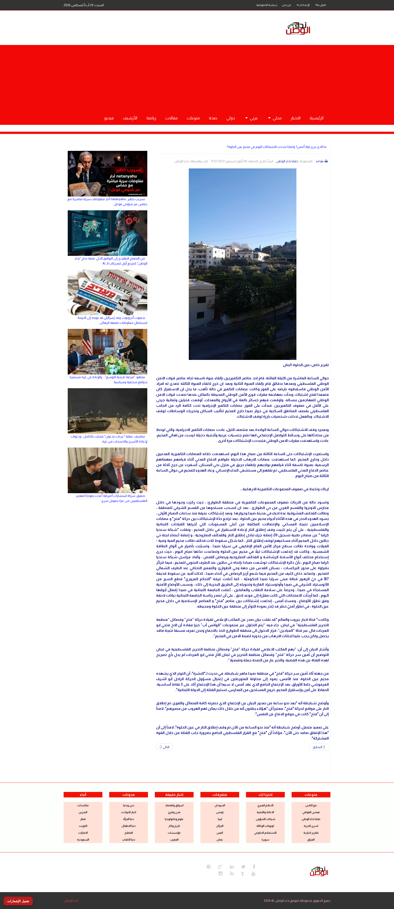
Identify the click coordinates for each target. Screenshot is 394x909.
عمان (220, 839)
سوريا (265, 839)
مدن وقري (174, 812)
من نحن (286, 5)
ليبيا (220, 819)
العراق (311, 839)
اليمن (220, 832)
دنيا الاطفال (129, 826)
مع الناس (311, 805)
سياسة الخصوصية (266, 5)
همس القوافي (311, 812)
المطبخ (128, 832)
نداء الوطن (71, 900)
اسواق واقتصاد (174, 805)
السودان (220, 805)
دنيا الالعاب (128, 839)
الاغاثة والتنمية (265, 812)
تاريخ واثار (174, 826)
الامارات (83, 832)
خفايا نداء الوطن (287, 161)
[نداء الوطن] (319, 871)
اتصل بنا (321, 5)
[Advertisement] (197, 77)
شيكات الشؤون (265, 819)
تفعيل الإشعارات (18, 901)
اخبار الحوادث (128, 812)
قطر (83, 819)
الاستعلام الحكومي (265, 832)
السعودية (83, 839)
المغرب (174, 839)
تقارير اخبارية (311, 832)
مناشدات (83, 805)
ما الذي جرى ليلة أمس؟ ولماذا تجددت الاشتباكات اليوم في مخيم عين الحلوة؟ (277, 147)
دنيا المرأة (128, 819)
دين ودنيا (128, 805)
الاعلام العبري (265, 805)
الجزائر (219, 826)
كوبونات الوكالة (265, 826)
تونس (220, 812)
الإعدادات (304, 5)
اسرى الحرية (311, 826)
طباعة (320, 161)
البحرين (83, 812)
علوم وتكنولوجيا (174, 819)
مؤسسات (174, 832)
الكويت (83, 826)
